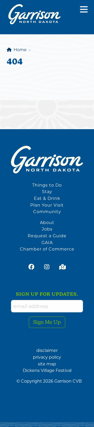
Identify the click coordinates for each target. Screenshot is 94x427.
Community (47, 211)
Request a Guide (47, 235)
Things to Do (47, 185)
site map (47, 364)
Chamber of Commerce (47, 249)
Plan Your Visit (47, 205)
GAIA (47, 242)
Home (19, 49)
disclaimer (47, 350)
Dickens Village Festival (47, 370)
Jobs (47, 229)
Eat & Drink (47, 198)
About (47, 222)
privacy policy (47, 357)
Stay (47, 191)
